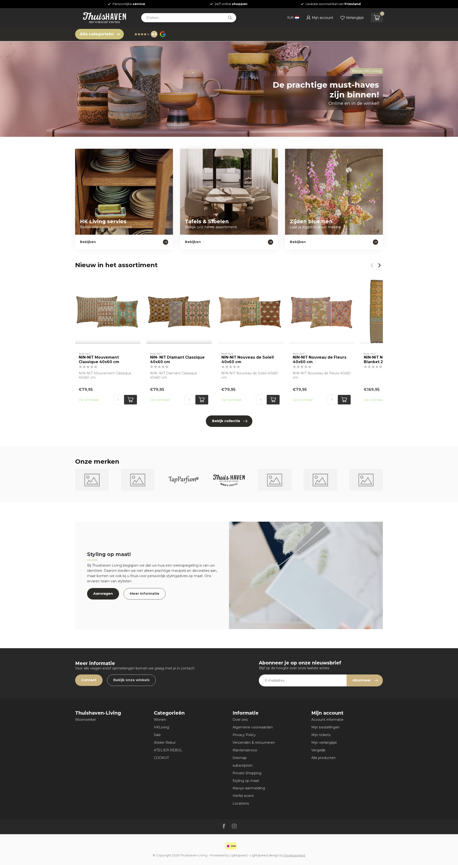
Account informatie (327, 719)
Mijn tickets (320, 735)
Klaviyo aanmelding (249, 788)
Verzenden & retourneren (254, 742)
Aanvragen (103, 593)
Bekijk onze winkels (131, 680)
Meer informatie (144, 593)
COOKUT (161, 758)
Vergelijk (318, 750)
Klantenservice (245, 750)
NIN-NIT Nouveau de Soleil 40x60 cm (247, 359)
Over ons (240, 719)
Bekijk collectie (226, 421)
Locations (241, 803)
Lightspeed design (264, 855)
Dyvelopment (294, 855)
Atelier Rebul (164, 742)
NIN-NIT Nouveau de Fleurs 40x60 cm (319, 359)
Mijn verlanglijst (324, 742)
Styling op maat (246, 781)
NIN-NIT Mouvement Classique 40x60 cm (99, 359)
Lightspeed (238, 855)
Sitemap (240, 758)
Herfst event (243, 796)
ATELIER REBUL (168, 750)
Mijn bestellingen (325, 727)
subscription (243, 765)
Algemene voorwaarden (253, 727)
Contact (88, 680)
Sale (157, 735)
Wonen (160, 719)
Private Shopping (247, 773)
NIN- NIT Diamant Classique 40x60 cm (177, 359)
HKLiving (161, 727)
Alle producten (323, 758)
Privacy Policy (244, 735)
